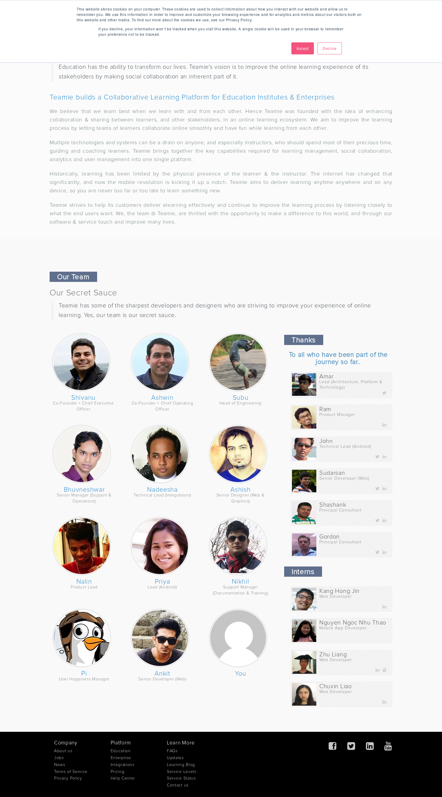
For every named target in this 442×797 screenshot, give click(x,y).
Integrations (122, 765)
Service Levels (181, 772)
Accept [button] (302, 48)
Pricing (117, 772)
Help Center (123, 778)
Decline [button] (330, 48)
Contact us (178, 785)
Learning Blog (181, 765)
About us (63, 751)
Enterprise (121, 758)
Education (121, 751)
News (59, 765)
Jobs (59, 758)
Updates (175, 758)
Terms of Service (70, 772)
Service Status (181, 778)
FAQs (172, 751)
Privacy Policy (68, 778)
